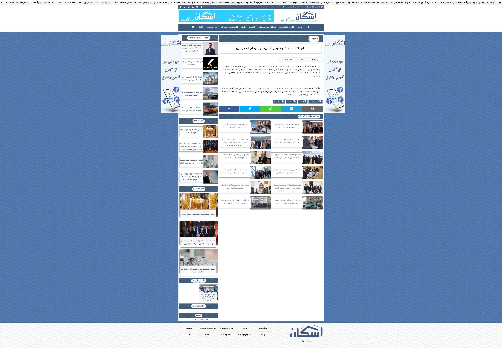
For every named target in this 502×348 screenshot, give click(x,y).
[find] (189, 7)
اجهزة (301, 102)
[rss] (193, 7)
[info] (185, 7)
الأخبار (299, 27)
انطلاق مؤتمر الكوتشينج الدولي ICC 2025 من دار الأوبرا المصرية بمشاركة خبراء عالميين (310, 3)
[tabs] (180, 7)
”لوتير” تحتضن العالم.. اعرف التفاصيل (165, 3)
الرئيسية (263, 328)
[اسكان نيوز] (226, 16)
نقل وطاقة (212, 27)
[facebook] (201, 7)
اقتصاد (252, 27)
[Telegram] (291, 109)
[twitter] (197, 7)
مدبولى (290, 102)
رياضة (201, 27)
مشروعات (313, 39)
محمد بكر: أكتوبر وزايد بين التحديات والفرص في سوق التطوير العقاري (109, 3)
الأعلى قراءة (198, 280)
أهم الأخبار (199, 189)
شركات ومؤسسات (267, 27)
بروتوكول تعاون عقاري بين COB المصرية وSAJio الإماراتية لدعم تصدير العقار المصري (227, 3)
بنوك (243, 27)
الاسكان (278, 102)
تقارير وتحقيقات (286, 27)
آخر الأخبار (198, 121)
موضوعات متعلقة (308, 116)
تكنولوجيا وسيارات (229, 27)
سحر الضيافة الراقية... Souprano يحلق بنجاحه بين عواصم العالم (385, 3)
